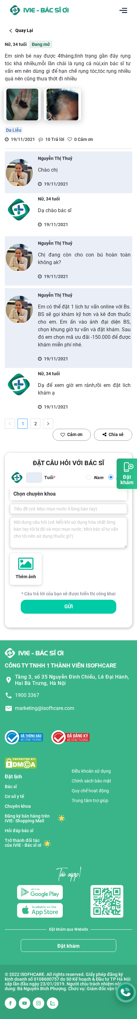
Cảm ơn (75, 434)
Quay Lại (24, 30)
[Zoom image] (22, 104)
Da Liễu (13, 130)
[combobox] (14, 494)
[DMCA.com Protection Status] (21, 763)
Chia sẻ (116, 434)
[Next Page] (48, 424)
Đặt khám (68, 946)
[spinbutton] (34, 477)
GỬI (68, 607)
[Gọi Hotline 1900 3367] (126, 992)
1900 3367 (27, 695)
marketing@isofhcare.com (44, 708)
